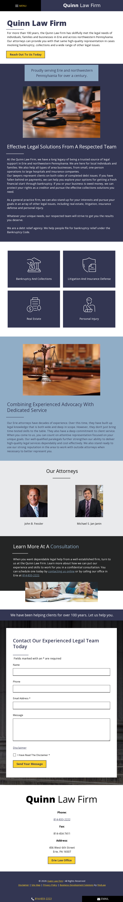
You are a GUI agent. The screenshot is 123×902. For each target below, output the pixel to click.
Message (18, 715)
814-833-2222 (30, 575)
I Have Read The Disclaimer (33, 755)
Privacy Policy (50, 884)
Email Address (21, 698)
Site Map (36, 884)
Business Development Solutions (77, 884)
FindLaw (101, 884)
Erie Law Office (61, 860)
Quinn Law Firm (55, 880)
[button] (20, 5)
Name (16, 664)
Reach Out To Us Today (25, 54)
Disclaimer (20, 748)
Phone (16, 681)
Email (105, 899)
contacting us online (61, 571)
